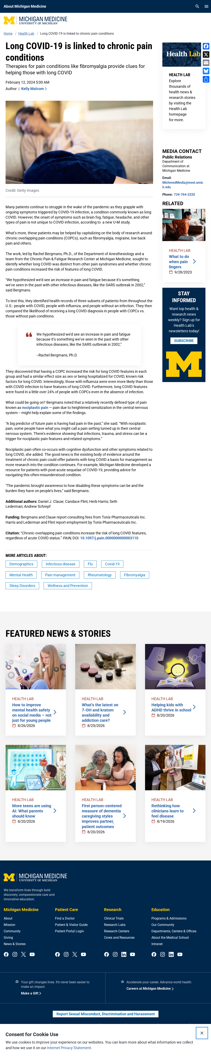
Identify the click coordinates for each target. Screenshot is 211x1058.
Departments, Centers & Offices (173, 931)
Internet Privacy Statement (69, 1048)
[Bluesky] (206, 71)
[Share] (206, 79)
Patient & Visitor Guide (71, 925)
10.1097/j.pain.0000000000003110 (109, 538)
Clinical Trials (114, 918)
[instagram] (14, 954)
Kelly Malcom (32, 88)
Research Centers (116, 931)
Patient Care (66, 909)
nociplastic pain (35, 407)
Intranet (157, 944)
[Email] (206, 63)
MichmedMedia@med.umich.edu (182, 185)
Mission (9, 925)
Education (160, 909)
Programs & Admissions (168, 918)
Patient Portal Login (69, 931)
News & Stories (15, 944)
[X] (206, 54)
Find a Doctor (65, 918)
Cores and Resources (119, 938)
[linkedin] (123, 954)
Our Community (162, 925)
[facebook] (6, 954)
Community (12, 931)
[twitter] (23, 954)
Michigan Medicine (21, 909)
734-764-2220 (184, 194)
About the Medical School (170, 938)
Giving (8, 938)
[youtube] (32, 954)
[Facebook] (206, 46)
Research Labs (114, 925)
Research (112, 909)
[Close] (201, 1033)
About (8, 918)
